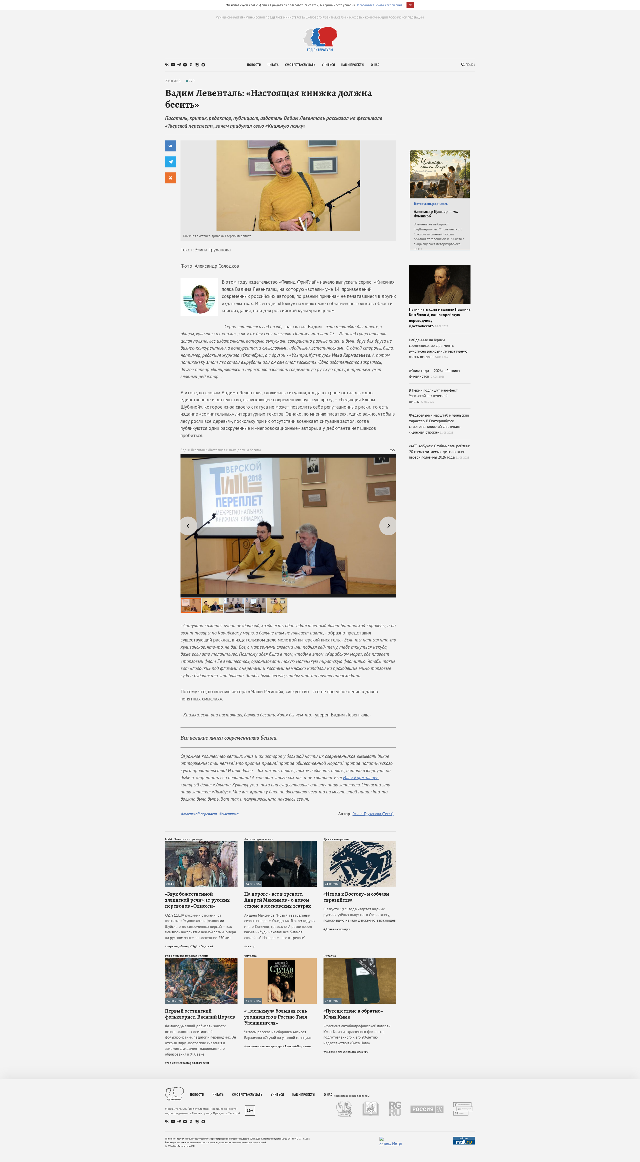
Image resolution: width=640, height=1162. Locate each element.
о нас (375, 64)
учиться (328, 64)
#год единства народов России (187, 1063)
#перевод (172, 946)
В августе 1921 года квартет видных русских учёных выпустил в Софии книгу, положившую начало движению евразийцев (360, 915)
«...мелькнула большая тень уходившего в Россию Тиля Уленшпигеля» (275, 1017)
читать (273, 64)
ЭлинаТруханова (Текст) (373, 813)
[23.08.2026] (280, 960)
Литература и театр (258, 839)
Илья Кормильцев (360, 777)
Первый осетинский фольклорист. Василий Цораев (200, 1014)
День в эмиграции (336, 839)
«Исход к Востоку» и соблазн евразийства (356, 897)
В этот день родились (431, 203)
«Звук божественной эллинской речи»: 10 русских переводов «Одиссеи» (197, 900)
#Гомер (184, 946)
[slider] (288, 533)
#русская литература (353, 1052)
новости (254, 64)
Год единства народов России (186, 956)
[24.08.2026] (280, 843)
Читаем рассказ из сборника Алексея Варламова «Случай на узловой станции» (278, 1035)
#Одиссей (206, 946)
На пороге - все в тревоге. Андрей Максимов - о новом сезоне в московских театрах (277, 900)
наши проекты (352, 64)
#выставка (228, 813)
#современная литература (263, 1046)
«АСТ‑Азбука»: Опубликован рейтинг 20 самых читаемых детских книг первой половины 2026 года (439, 452)
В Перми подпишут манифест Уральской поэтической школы (433, 396)
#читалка (330, 1052)
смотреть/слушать (300, 64)
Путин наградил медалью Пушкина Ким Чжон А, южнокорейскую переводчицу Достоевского (439, 318)
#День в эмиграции (337, 929)
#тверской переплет (199, 813)
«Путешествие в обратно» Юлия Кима (353, 1014)
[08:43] (201, 843)
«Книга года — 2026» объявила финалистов (434, 373)
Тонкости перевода (188, 839)
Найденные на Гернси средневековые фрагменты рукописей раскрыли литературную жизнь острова (438, 348)
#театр (249, 946)
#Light (194, 946)
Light (168, 839)
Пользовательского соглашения (379, 5)
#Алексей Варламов (297, 1046)
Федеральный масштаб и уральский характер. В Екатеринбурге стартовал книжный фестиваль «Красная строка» (439, 424)
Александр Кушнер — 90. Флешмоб (436, 214)
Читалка (250, 956)
